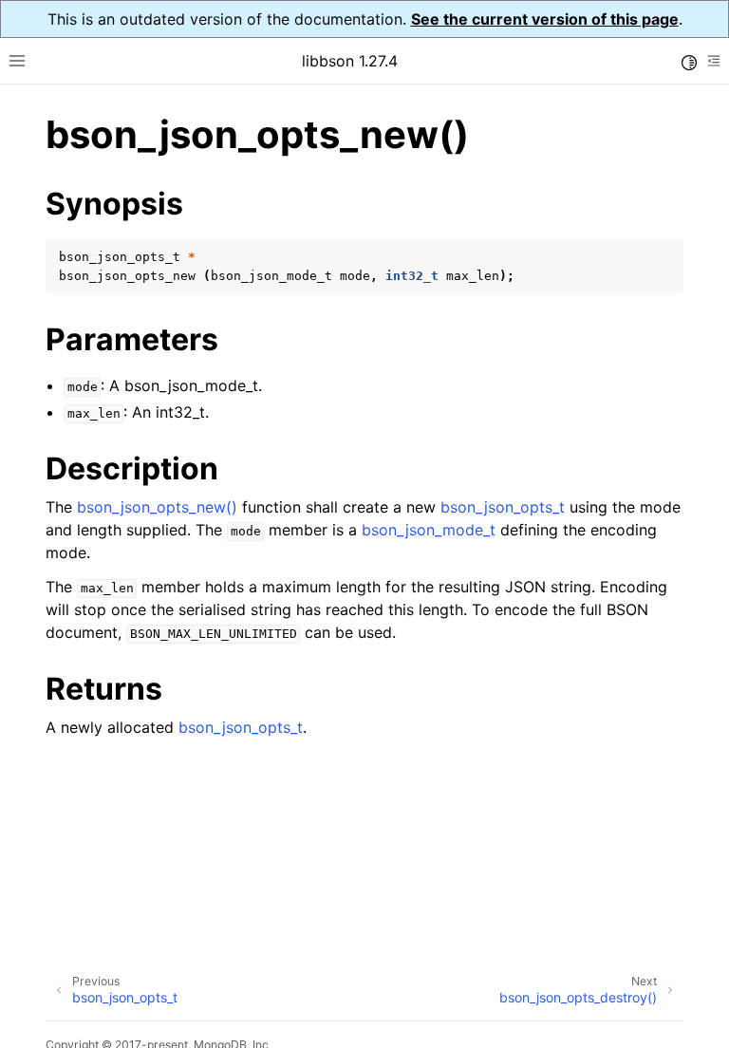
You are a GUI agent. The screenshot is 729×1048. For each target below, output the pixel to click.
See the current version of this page (545, 18)
